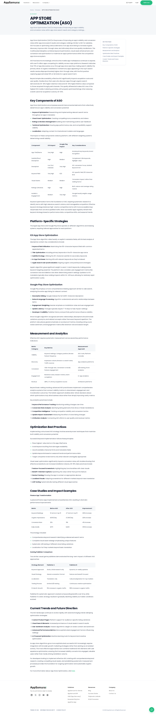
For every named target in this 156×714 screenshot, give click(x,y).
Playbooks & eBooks (94, 696)
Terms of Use (34, 710)
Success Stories (93, 693)
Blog (89, 691)
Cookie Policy (61, 710)
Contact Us (112, 693)
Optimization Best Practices (111, 53)
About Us (111, 691)
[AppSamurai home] (12, 2)
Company (46, 3)
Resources (36, 3)
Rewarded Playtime (74, 699)
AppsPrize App (72, 702)
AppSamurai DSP (73, 693)
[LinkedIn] (31, 695)
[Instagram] (39, 695)
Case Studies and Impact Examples (113, 56)
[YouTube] (43, 695)
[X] (35, 695)
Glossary (37, 10)
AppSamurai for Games (75, 691)
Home (32, 10)
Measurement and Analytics (111, 51)
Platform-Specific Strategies (111, 48)
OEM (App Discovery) (74, 696)
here (73, 671)
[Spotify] (47, 695)
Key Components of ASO (110, 45)
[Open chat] (151, 709)
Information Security (47, 710)
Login (136, 2)
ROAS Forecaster (93, 699)
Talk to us (146, 3)
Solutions (26, 3)
